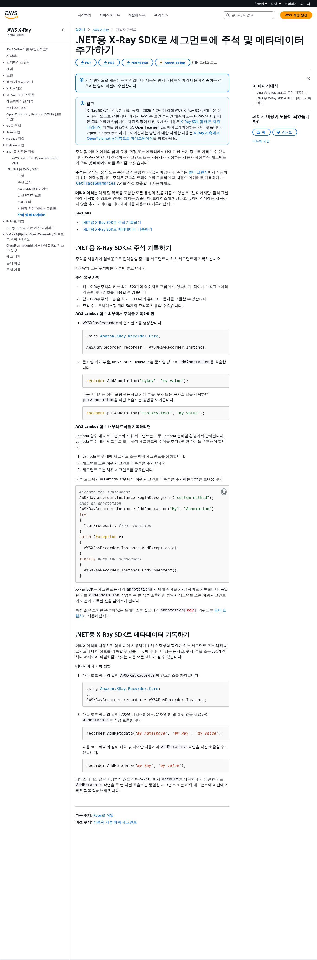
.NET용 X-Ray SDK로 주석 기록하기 (111, 222)
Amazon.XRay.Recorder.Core (129, 336)
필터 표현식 (198, 172)
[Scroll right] (171, 15)
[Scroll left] (75, 15)
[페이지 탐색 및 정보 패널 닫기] (308, 78)
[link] (126, 29)
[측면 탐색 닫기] (62, 29)
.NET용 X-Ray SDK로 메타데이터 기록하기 (117, 229)
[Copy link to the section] (71, 247)
